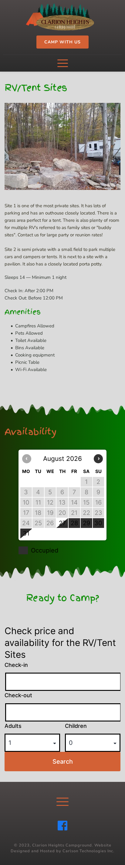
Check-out (18, 695)
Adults (13, 726)
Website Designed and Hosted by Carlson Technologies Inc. (62, 848)
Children (76, 726)
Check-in (16, 665)
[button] (62, 63)
